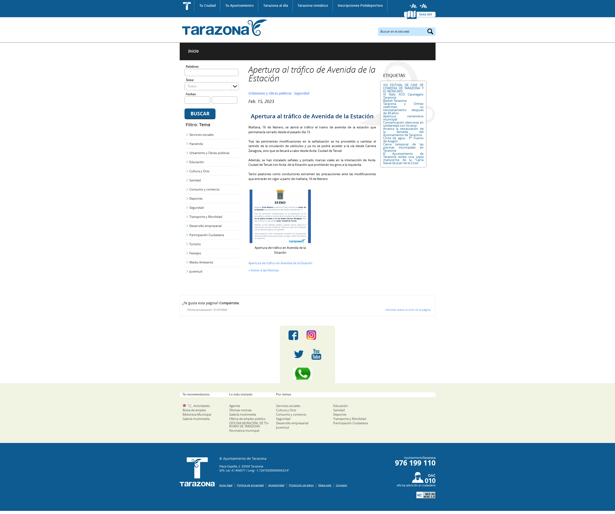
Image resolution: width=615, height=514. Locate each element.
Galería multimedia (196, 419)
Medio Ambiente (201, 262)
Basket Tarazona (394, 100)
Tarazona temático (313, 5)
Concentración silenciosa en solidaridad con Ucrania (403, 124)
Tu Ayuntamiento (239, 5)
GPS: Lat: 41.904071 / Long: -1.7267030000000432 (252, 470)
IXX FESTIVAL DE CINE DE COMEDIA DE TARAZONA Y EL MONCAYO (403, 88)
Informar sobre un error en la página (407, 309)
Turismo (195, 244)
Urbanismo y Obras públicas (209, 153)
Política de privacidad (250, 485)
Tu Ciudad (207, 5)
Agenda (234, 406)
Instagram (316, 335)
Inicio (187, 6)
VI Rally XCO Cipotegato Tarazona (403, 96)
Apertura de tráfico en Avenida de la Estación (280, 263)
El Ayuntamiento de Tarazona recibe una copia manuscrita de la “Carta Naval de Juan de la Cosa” (403, 158)
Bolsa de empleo (194, 410)
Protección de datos (301, 485)
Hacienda (196, 144)
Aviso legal (226, 485)
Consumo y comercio (204, 189)
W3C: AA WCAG (426, 495)
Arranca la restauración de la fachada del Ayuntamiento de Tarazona (403, 131)
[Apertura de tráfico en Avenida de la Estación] (280, 242)
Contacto (341, 485)
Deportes (196, 198)
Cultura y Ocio (199, 171)
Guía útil (425, 14)
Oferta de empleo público (247, 419)
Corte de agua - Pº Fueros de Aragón (403, 139)
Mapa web (324, 485)
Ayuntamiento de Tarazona (223, 27)
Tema (190, 80)
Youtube (316, 354)
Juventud (195, 271)
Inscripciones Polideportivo (360, 5)
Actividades (201, 406)
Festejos (195, 253)
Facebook (293, 335)
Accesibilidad (276, 485)
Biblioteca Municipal (197, 414)
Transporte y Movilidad (205, 217)
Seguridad (196, 207)
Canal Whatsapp (307, 374)
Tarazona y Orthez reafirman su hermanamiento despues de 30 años (403, 108)
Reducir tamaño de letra (413, 6)
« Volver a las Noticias (263, 270)
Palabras (192, 67)
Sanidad (195, 180)
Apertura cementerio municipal (403, 117)
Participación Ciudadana (206, 235)
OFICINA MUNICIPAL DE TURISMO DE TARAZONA (249, 424)
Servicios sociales (201, 134)
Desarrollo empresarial (205, 226)
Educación (196, 162)
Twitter (299, 354)
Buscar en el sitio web (394, 31)
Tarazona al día (275, 5)
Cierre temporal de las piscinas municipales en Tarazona (403, 147)
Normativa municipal (244, 430)
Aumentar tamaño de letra (423, 6)
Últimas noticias (240, 410)
